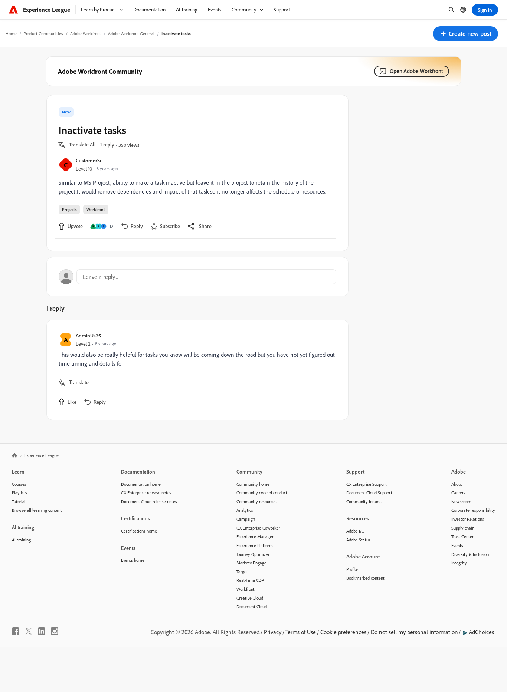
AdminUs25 (88, 335)
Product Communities (43, 33)
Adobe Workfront (85, 33)
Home (11, 33)
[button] (465, 33)
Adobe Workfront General (131, 33)
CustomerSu (89, 160)
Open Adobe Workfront (416, 71)
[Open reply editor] (197, 276)
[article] (195, 370)
